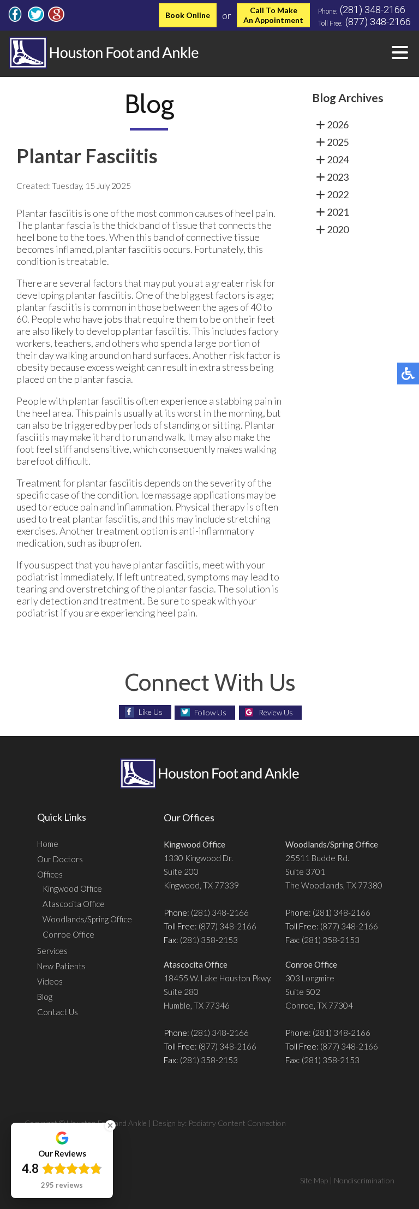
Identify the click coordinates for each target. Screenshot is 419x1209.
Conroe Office (68, 934)
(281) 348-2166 (372, 9)
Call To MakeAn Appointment (273, 15)
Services (52, 951)
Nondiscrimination (364, 1180)
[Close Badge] (110, 1125)
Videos (50, 981)
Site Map (314, 1180)
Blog (44, 996)
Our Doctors (60, 859)
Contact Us (57, 1012)
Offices (50, 874)
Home (47, 844)
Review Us (276, 712)
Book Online (187, 15)
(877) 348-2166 (378, 21)
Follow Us (210, 712)
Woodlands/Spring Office (87, 919)
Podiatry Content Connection (237, 1123)
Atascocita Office (74, 904)
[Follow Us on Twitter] (36, 19)
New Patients (61, 966)
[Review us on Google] (56, 19)
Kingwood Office (72, 888)
